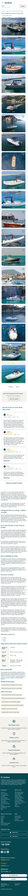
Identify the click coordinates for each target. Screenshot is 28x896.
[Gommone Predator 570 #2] (14, 46)
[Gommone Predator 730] (14, 142)
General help (18, 816)
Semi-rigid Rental (19, 793)
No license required (18, 652)
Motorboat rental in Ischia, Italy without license (13, 698)
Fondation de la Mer (5, 806)
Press (2, 805)
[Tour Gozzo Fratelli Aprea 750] (14, 65)
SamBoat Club (4, 802)
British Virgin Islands (5, 823)
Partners (17, 884)
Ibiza (2, 820)
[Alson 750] (14, 276)
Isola (4, 639)
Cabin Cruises (18, 803)
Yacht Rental (18, 795)
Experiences (4, 807)
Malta (2, 821)
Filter (22, 6)
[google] (4, 863)
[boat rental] (7, 3)
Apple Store (15, 832)
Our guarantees (4, 795)
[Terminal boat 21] (14, 219)
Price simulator (4, 797)
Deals (16, 805)
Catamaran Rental (19, 797)
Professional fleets (5, 799)
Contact (17, 819)
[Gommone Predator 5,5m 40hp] (14, 353)
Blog (2, 809)
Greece (2, 817)
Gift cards (3, 800)
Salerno (5, 638)
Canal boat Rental (19, 800)
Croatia (2, 816)
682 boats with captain (15, 665)
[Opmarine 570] (14, 238)
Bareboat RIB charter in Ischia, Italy (10, 712)
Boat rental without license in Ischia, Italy (11, 695)
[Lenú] (14, 314)
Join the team (4, 793)
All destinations (4, 824)
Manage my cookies (19, 820)
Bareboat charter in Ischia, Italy (9, 708)
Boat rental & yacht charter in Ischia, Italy (12, 688)
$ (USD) (13, 879)
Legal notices (4, 883)
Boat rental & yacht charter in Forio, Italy (11, 685)
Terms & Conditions (5, 884)
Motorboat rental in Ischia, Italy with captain (12, 705)
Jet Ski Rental (18, 799)
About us (3, 792)
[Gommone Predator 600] (14, 180)
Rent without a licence (20, 802)
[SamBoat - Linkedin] (8, 852)
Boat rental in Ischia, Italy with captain (11, 701)
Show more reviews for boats (14, 483)
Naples (4, 637)
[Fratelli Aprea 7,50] (14, 257)
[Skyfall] (14, 104)
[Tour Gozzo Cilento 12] (14, 161)
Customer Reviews (5, 803)
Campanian (8, 492)
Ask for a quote (14, 399)
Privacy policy (18, 883)
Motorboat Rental (19, 792)
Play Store (15, 836)
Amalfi (4, 641)
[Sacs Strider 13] (14, 26)
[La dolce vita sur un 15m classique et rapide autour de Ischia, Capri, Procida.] (14, 123)
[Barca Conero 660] (14, 84)
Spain (2, 819)
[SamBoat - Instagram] (5, 852)
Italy (7, 493)
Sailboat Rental (18, 796)
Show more (7, 460)
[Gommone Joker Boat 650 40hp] (14, 374)
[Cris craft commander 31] (14, 295)
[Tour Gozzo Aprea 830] (14, 333)
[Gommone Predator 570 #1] (14, 200)
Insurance (3, 796)
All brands (17, 806)
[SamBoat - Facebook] (2, 852)
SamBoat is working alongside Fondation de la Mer (13, 676)
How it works (18, 817)
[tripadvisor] (5, 869)
